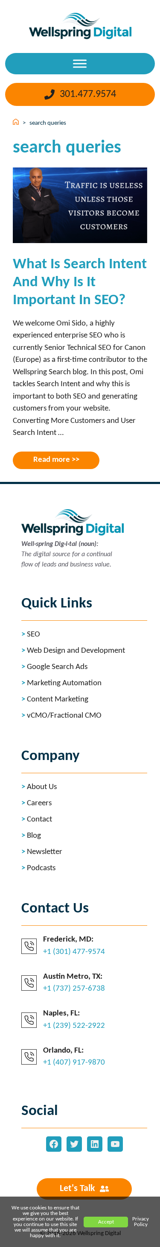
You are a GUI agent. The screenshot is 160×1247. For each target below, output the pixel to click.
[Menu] (80, 63)
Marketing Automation (64, 683)
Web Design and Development (76, 651)
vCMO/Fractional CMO (64, 716)
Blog (34, 836)
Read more (51, 460)
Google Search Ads (57, 667)
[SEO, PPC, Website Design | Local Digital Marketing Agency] (80, 24)
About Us (42, 787)
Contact (39, 820)
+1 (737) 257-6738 (74, 989)
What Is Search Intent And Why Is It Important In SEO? (80, 282)
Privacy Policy (140, 1221)
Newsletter (44, 852)
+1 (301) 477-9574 (74, 952)
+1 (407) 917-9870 (74, 1063)
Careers (39, 803)
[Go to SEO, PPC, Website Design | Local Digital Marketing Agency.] (16, 123)
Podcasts (41, 868)
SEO (33, 635)
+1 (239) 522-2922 (74, 1026)
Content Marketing (57, 699)
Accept (106, 1222)
